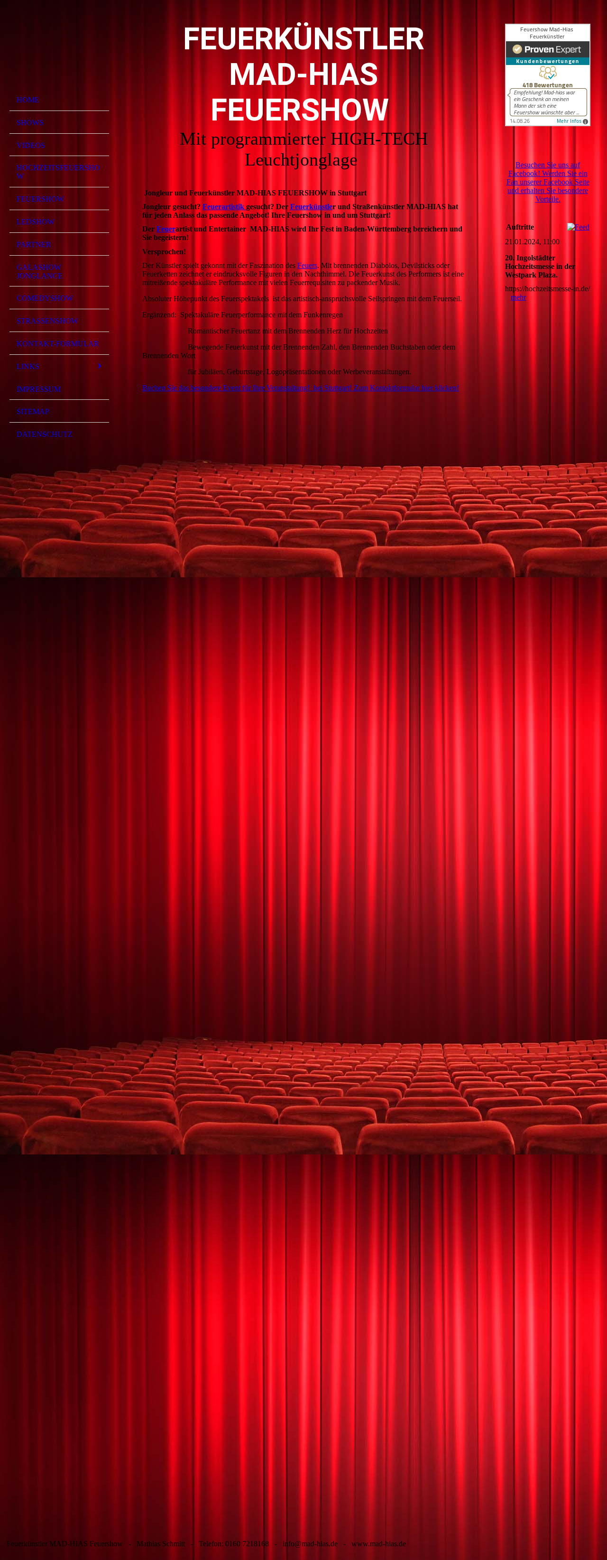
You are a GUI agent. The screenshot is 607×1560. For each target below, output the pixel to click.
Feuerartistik (224, 207)
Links (28, 366)
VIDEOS (31, 145)
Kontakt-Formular (58, 344)
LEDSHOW (36, 222)
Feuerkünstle (311, 207)
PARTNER (34, 244)
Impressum (39, 389)
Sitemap (33, 411)
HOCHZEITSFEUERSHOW (58, 172)
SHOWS (30, 123)
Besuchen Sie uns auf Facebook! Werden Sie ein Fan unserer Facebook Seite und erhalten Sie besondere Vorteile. (547, 182)
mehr (518, 297)
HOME (28, 100)
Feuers (307, 265)
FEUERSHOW (40, 199)
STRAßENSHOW (47, 321)
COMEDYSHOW (45, 298)
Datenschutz (45, 434)
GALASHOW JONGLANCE (40, 271)
